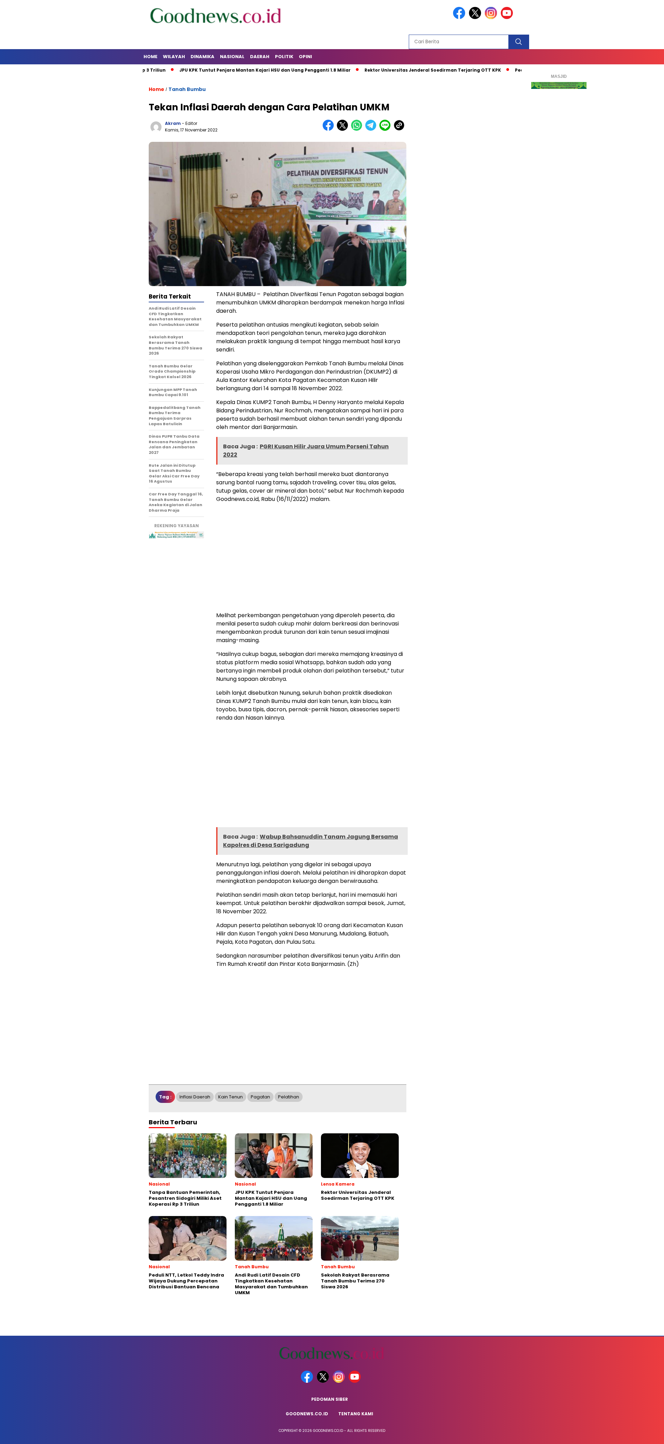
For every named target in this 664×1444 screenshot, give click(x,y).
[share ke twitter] (344, 129)
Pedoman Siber (329, 1399)
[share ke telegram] (372, 129)
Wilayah (174, 56)
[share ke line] (386, 129)
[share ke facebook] (330, 129)
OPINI (305, 56)
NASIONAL (232, 56)
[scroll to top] (638, 1433)
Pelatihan (288, 1097)
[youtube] (508, 17)
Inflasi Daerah (194, 1097)
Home (150, 56)
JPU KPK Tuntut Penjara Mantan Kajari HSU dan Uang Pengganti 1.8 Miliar (228, 70)
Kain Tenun (230, 1097)
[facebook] (460, 17)
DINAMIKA (202, 56)
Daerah (259, 56)
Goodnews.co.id (307, 1414)
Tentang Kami (355, 1414)
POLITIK (284, 56)
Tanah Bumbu (187, 89)
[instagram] (492, 17)
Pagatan (260, 1097)
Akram (173, 123)
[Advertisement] (311, 557)
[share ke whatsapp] (358, 129)
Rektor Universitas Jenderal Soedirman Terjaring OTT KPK (396, 70)
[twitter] (476, 17)
